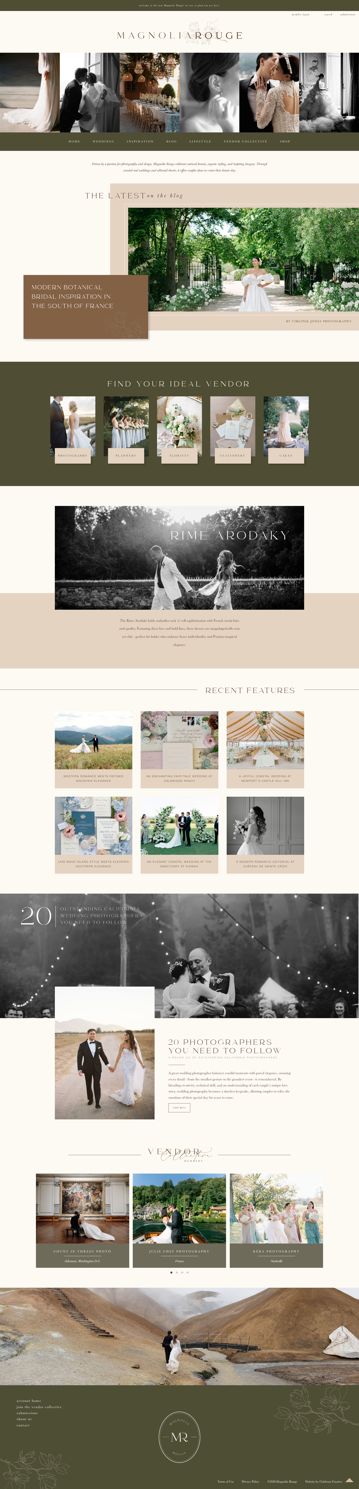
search (328, 14)
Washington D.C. (89, 1261)
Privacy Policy (250, 1481)
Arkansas (70, 1261)
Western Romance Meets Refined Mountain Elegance (94, 778)
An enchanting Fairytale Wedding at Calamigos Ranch (179, 778)
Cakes (286, 455)
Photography (73, 455)
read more (179, 1107)
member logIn (300, 14)
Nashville (276, 1261)
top (349, 1480)
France (179, 1261)
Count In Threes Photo (83, 1251)
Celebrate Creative (331, 1481)
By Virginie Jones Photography (319, 321)
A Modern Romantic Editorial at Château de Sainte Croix (265, 864)
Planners (126, 455)
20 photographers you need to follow (225, 1047)
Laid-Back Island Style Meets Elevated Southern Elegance (93, 864)
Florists (179, 455)
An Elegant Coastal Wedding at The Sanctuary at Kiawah (179, 864)
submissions (348, 14)
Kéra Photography (276, 1251)
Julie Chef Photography (179, 1251)
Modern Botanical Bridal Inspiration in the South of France (73, 297)
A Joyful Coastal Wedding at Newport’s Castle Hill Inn (265, 778)
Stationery (233, 455)
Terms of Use (226, 1481)
